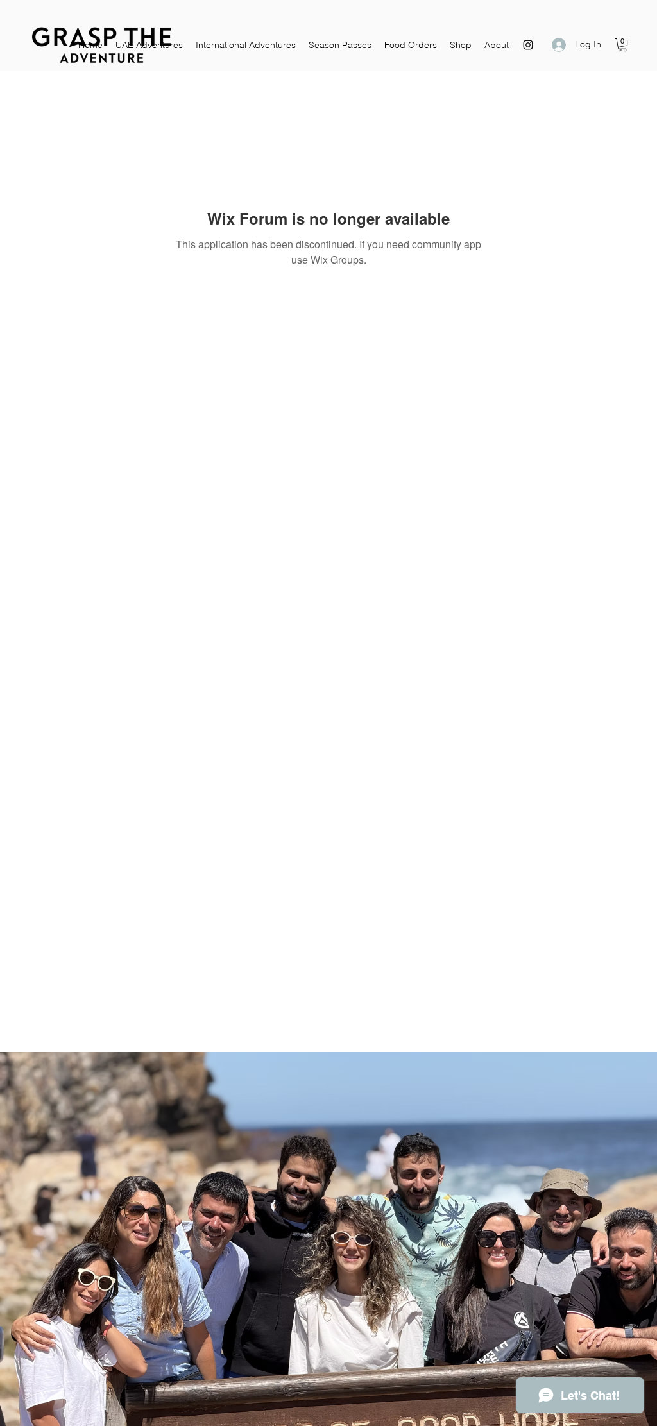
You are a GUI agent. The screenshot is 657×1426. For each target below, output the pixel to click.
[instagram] (528, 44)
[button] (622, 44)
